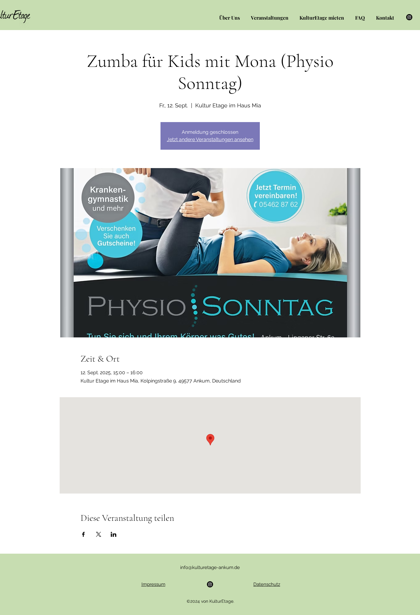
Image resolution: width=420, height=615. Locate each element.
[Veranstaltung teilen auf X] (98, 534)
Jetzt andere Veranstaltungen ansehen (210, 139)
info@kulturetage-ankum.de (210, 567)
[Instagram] (409, 17)
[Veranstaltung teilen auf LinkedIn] (114, 534)
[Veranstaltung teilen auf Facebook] (83, 534)
